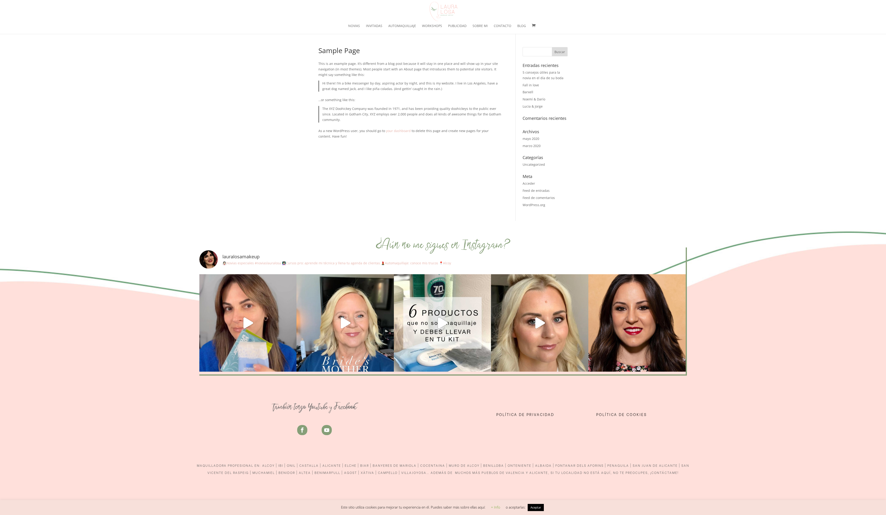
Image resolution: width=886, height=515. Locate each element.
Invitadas (374, 26)
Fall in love (531, 85)
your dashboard (398, 131)
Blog (521, 26)
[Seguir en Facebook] (302, 430)
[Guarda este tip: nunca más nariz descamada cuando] (248, 323)
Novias (354, 26)
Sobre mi (480, 26)
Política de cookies (621, 414)
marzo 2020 (532, 146)
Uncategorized (534, 164)
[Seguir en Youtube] (327, 430)
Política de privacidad (526, 414)
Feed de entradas (536, 190)
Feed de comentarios (539, 198)
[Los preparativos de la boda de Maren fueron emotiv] (539, 323)
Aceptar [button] (535, 507)
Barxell (528, 92)
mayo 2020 (531, 138)
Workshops (432, 26)
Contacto (502, 26)
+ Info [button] (495, 507)
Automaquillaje (402, 26)
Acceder (529, 183)
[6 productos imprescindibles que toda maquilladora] (442, 323)
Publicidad (457, 26)
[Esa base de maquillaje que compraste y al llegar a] (637, 323)
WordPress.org (534, 205)
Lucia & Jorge (533, 106)
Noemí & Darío (534, 99)
